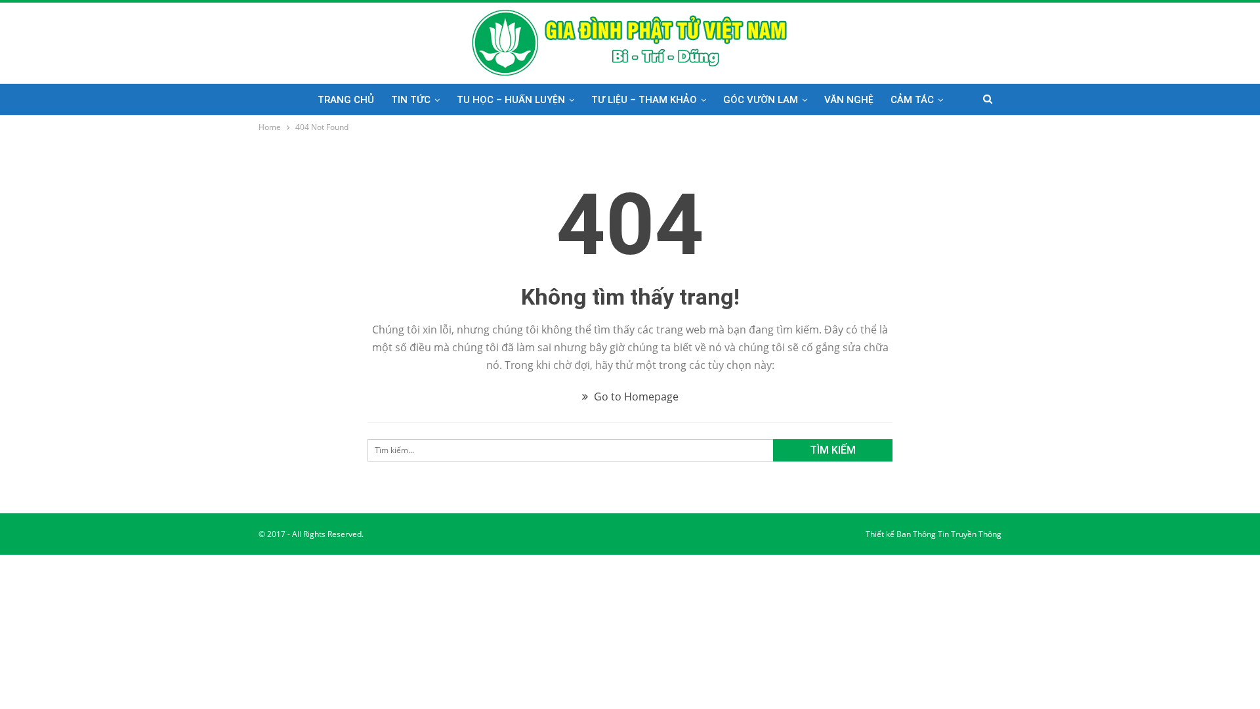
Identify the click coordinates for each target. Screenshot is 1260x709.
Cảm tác (912, 100)
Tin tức (410, 100)
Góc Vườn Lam (760, 100)
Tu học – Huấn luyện (511, 100)
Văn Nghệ (848, 100)
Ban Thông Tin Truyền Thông (948, 534)
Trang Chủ (346, 100)
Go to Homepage (635, 396)
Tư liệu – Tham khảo (644, 100)
